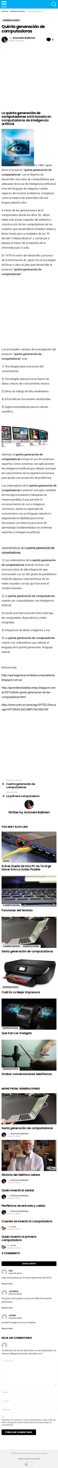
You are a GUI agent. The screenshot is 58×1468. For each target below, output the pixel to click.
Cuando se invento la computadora (27, 1221)
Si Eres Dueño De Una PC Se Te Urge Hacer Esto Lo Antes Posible (26, 868)
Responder (7, 1283)
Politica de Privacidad (29, 1459)
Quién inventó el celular (18, 1190)
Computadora (11, 905)
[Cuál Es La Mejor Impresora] (29, 973)
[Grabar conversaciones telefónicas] (29, 1055)
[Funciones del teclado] (29, 891)
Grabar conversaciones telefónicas (27, 1074)
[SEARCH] (54, 4)
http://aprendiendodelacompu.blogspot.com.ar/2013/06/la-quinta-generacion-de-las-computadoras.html (29, 692)
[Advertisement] (29, 74)
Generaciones (31, 946)
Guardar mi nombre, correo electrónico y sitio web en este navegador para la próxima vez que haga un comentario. (29, 1422)
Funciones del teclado (17, 910)
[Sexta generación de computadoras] (29, 932)
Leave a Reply (29, 1263)
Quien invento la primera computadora (19, 1238)
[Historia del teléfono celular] (29, 1155)
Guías (6, 861)
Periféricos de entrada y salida (23, 1206)
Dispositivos (10, 987)
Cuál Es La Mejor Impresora (21, 992)
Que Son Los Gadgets (17, 1033)
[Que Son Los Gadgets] (29, 1014)
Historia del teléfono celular (21, 1175)
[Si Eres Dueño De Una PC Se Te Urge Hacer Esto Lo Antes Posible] (29, 847)
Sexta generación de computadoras (27, 951)
